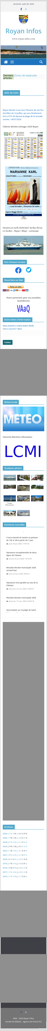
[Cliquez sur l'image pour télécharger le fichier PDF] (23, 132)
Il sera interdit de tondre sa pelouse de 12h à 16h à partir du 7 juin (22, 538)
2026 (5, 833)
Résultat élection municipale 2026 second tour (21, 569)
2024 (5, 842)
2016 (5, 876)
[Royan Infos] (23, 47)
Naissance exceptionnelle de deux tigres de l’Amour (21, 553)
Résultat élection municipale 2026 (21, 597)
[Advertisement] (23, 372)
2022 (5, 850)
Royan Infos (23, 30)
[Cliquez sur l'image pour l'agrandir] (23, 165)
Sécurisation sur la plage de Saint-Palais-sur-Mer (21, 611)
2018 (5, 868)
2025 (5, 838)
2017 (5, 872)
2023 (5, 846)
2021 (5, 855)
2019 (5, 863)
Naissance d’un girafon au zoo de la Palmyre (22, 584)
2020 (5, 859)
